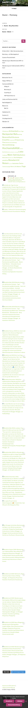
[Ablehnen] (26, 701)
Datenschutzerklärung (9, 687)
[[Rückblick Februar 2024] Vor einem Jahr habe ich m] (14, 342)
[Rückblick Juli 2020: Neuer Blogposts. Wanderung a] (14, 633)
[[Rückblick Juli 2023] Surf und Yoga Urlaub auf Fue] (14, 366)
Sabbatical (5, 112)
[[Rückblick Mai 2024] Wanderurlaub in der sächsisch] (14, 317)
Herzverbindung (8, 145)
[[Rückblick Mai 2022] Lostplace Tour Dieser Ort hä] (14, 439)
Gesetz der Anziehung (11, 142)
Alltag (5, 86)
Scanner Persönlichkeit (8, 57)
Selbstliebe (15, 163)
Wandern (4, 121)
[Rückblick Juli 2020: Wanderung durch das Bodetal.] (14, 657)
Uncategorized (6, 118)
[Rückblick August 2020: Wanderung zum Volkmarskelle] (14, 560)
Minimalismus (5, 157)
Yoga (24, 166)
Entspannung (19, 140)
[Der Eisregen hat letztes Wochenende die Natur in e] (14, 536)
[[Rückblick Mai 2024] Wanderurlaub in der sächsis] (14, 269)
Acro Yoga (20, 131)
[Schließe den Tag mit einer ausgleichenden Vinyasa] (14, 196)
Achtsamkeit (13, 131)
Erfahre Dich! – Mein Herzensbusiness (12, 51)
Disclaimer (12, 685)
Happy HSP (8, 2)
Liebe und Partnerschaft (9, 99)
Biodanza (15, 137)
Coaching (6, 92)
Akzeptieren (9, 701)
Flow (3, 142)
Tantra (21, 163)
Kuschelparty (11, 152)
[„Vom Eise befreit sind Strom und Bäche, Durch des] (14, 244)
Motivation (11, 157)
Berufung (6, 89)
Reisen (4, 105)
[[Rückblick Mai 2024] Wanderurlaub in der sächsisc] (14, 293)
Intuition (21, 148)
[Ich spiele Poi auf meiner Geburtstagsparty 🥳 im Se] (14, 512)
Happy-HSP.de (6, 80)
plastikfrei (5, 160)
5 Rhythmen (5, 131)
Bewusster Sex (6, 77)
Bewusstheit (7, 137)
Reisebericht (13, 160)
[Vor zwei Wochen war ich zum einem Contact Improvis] (14, 414)
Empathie (5, 140)
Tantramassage (6, 166)
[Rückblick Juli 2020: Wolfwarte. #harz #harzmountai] (14, 584)
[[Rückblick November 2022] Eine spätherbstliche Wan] (14, 390)
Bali (5, 108)
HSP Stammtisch (9, 95)
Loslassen (4, 155)
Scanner (4, 115)
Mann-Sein (12, 155)
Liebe (20, 152)
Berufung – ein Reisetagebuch (10, 54)
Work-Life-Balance (15, 166)
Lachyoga (16, 152)
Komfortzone (5, 152)
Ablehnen (19, 701)
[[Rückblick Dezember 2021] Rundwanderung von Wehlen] (14, 487)
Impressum (5, 685)
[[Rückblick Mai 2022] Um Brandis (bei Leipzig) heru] (14, 463)
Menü (14, 8)
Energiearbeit (12, 140)
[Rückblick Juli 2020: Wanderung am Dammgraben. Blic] (14, 609)
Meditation (21, 155)
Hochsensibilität (6, 84)
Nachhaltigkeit (6, 102)
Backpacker (7, 134)
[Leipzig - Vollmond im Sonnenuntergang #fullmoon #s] (14, 220)
